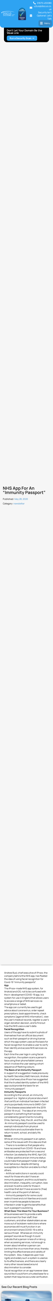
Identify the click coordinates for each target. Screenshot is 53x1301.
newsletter (19, 503)
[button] (45, 23)
